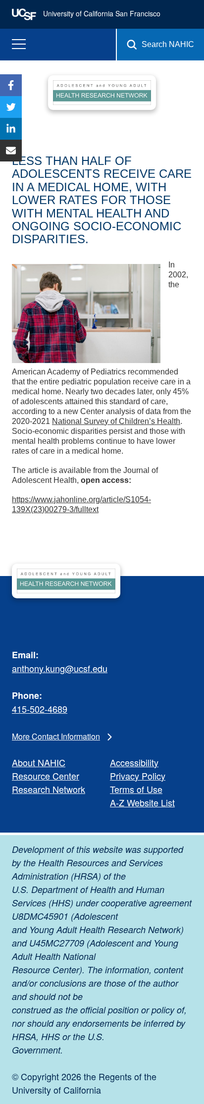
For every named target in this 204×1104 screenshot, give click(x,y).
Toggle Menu (19, 44)
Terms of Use (136, 789)
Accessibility (134, 762)
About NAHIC (38, 762)
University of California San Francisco (100, 13)
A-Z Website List (142, 802)
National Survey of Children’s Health (116, 421)
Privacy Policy (137, 775)
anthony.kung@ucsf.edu (59, 668)
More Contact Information (56, 736)
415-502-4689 (39, 708)
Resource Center (45, 775)
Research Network (48, 789)
